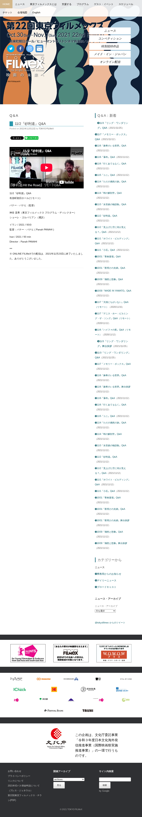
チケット (7, 12)
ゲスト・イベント (103, 4)
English (36, 12)
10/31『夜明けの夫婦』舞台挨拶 (113, 520)
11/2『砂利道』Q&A (30, 124)
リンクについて (16, 781)
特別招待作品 (110, 46)
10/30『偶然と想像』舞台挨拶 (112, 543)
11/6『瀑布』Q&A (106, 157)
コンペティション (110, 38)
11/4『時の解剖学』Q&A (109, 193)
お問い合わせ (14, 771)
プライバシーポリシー (19, 776)
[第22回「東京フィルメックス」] (55, 32)
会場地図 (22, 12)
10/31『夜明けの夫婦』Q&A (111, 268)
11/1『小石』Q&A (106, 250)
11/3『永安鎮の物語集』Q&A (111, 204)
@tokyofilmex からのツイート (110, 622)
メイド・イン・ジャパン (110, 54)
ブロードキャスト (106, 587)
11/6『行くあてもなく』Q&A (111, 163)
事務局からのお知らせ (109, 573)
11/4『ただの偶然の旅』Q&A (111, 181)
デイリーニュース (106, 580)
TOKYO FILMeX (46, 128)
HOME (6, 4)
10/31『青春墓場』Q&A (109, 256)
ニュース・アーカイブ (106, 606)
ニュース (20, 4)
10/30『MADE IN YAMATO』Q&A (114, 290)
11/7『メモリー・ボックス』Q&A (114, 364)
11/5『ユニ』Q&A (106, 175)
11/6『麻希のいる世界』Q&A (111, 145)
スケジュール (126, 4)
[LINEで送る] (31, 137)
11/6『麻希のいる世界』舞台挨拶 (113, 386)
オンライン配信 (110, 62)
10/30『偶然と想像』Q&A (110, 279)
